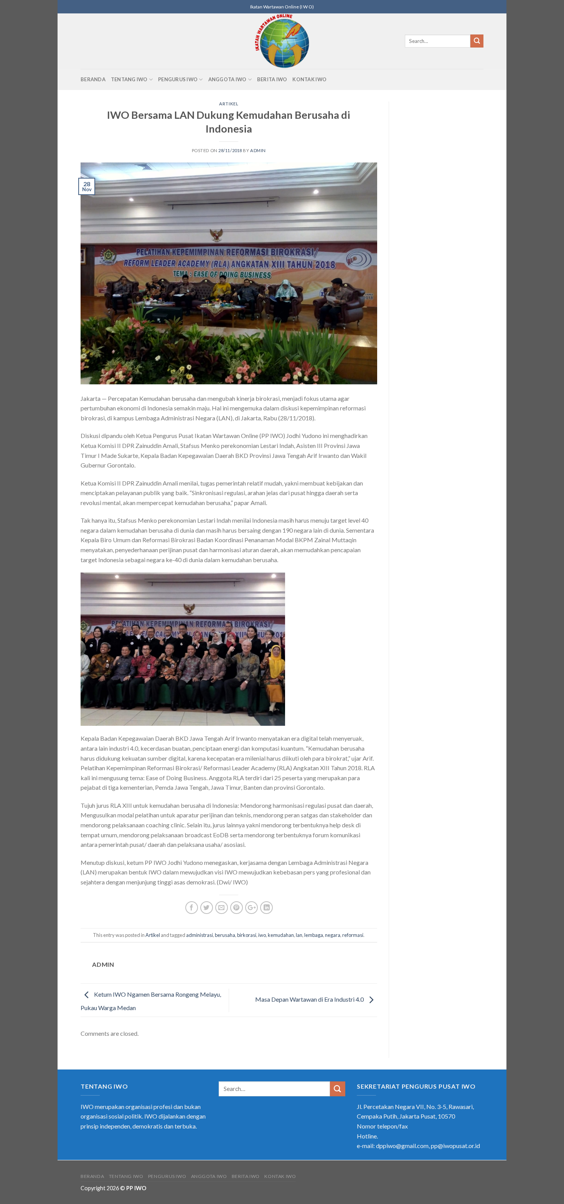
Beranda (93, 79)
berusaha (225, 935)
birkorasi (246, 935)
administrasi (199, 935)
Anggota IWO (227, 79)
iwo (262, 935)
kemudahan (281, 935)
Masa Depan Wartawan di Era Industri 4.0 (310, 999)
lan (299, 935)
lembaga (313, 935)
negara (332, 935)
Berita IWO (272, 79)
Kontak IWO (309, 79)
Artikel (228, 103)
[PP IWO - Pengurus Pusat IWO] (282, 41)
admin (258, 150)
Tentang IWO (129, 79)
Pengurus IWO (178, 79)
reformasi (352, 935)
